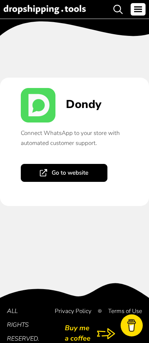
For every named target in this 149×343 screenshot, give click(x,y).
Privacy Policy (73, 311)
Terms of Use (125, 311)
